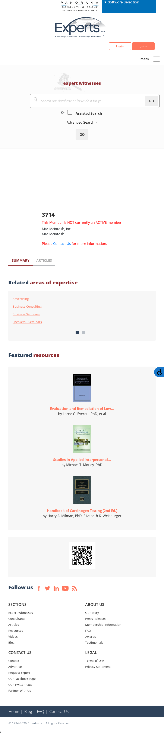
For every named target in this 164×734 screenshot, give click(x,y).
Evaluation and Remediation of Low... (82, 408)
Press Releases (95, 619)
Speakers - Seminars (27, 322)
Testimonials (94, 642)
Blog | (29, 711)
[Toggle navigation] (156, 59)
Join (143, 46)
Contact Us (62, 243)
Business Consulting (27, 306)
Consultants (16, 619)
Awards (90, 637)
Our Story (92, 613)
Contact (13, 661)
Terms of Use (94, 661)
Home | (15, 711)
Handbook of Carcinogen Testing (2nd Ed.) (82, 510)
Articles (13, 625)
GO (151, 101)
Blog (11, 642)
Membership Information (103, 625)
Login (120, 46)
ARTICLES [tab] (44, 260)
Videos (13, 637)
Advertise (15, 667)
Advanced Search (81, 122)
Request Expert (19, 673)
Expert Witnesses (20, 613)
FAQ (88, 631)
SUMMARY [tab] (20, 260)
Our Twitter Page (20, 685)
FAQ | (42, 711)
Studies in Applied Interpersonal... (82, 459)
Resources (15, 631)
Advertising (21, 299)
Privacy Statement (98, 667)
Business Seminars (26, 314)
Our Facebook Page (22, 679)
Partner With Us (19, 691)
